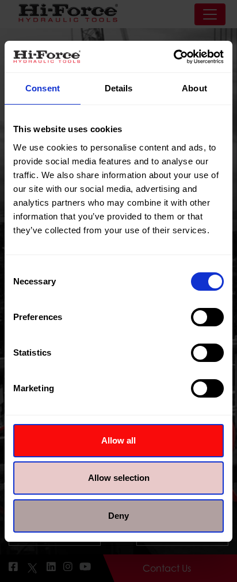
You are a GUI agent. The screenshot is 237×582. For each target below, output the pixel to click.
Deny (118, 516)
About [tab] (194, 88)
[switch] (207, 317)
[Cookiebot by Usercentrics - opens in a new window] (173, 56)
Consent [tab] (42, 88)
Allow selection (119, 478)
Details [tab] (119, 88)
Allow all (118, 440)
